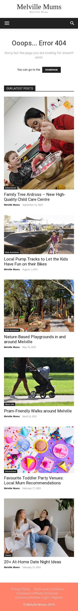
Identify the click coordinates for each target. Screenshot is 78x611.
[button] (72, 23)
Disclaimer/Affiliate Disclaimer (37, 593)
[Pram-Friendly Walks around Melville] (39, 381)
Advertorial (10, 187)
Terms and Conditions (49, 589)
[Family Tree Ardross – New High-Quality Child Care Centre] (39, 143)
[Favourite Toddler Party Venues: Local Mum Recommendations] (39, 449)
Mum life (9, 404)
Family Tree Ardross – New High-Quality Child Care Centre (34, 197)
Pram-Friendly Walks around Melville (38, 411)
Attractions (10, 471)
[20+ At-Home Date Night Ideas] (39, 527)
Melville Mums (12, 204)
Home (8, 555)
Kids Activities (12, 252)
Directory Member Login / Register (39, 597)
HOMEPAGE (51, 69)
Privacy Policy (20, 589)
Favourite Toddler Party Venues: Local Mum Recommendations (33, 480)
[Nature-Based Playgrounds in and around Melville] (39, 306)
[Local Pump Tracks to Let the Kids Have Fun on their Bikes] (39, 234)
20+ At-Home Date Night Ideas (32, 562)
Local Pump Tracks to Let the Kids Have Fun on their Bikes (36, 261)
